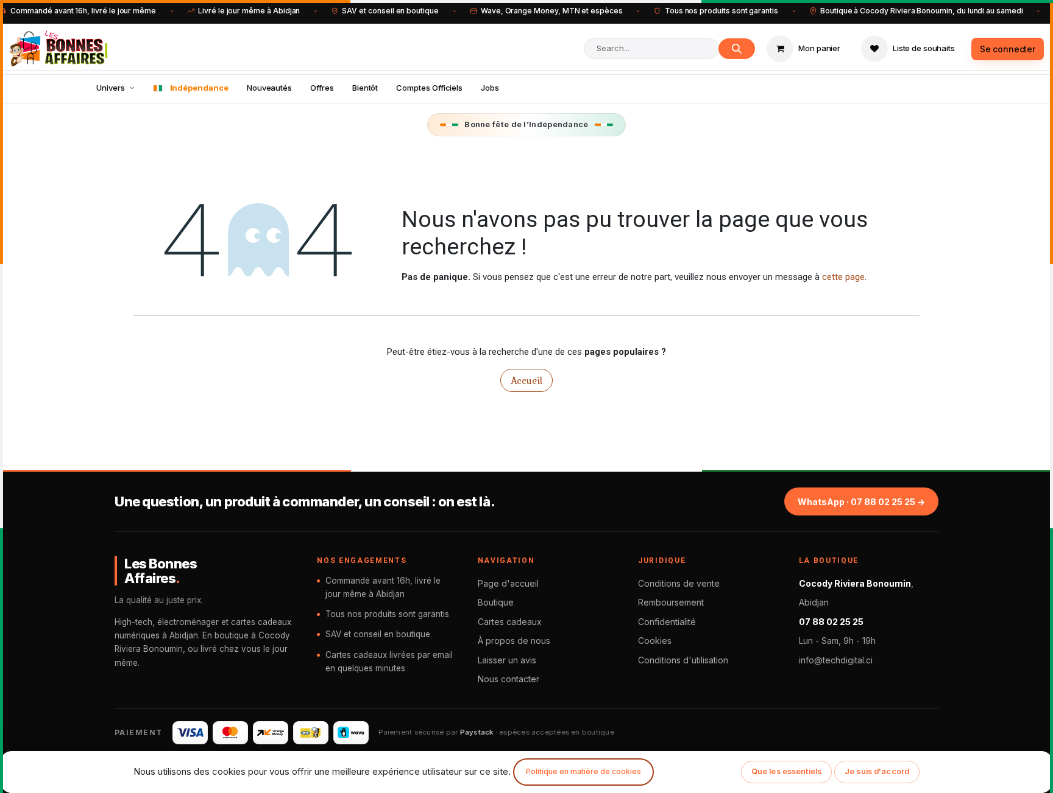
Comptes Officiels (429, 88)
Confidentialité (667, 622)
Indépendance (199, 88)
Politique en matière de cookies (583, 771)
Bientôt (365, 88)
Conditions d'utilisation (683, 660)
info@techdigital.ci (836, 660)
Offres (322, 88)
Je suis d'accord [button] (877, 771)
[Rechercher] (736, 48)
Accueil (526, 380)
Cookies (655, 640)
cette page (843, 276)
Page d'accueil (508, 583)
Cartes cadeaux (510, 622)
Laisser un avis (507, 660)
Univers (110, 88)
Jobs (490, 88)
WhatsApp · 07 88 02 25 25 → (861, 502)
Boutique (496, 602)
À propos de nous (514, 640)
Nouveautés (269, 88)
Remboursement (671, 602)
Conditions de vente (679, 583)
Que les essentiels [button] (786, 771)
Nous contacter (508, 679)
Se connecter (1007, 49)
